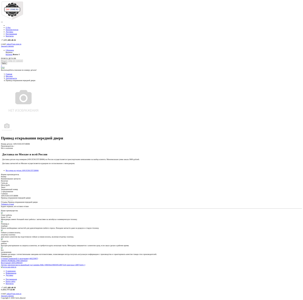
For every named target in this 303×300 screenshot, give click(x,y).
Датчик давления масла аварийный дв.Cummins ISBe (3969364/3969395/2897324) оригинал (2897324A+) (43, 265)
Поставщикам (11, 34)
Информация (11, 273)
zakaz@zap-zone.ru (14, 44)
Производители (12, 30)
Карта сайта (10, 281)
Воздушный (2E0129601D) (11, 263)
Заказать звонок (7, 46)
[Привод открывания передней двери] (7, 132)
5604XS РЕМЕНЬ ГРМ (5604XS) (14, 261)
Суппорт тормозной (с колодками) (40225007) (19, 259)
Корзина (10, 50)
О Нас (8, 28)
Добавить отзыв (7, 204)
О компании (11, 271)
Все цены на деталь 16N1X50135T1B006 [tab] (22, 170)
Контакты (10, 36)
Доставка (9, 32)
